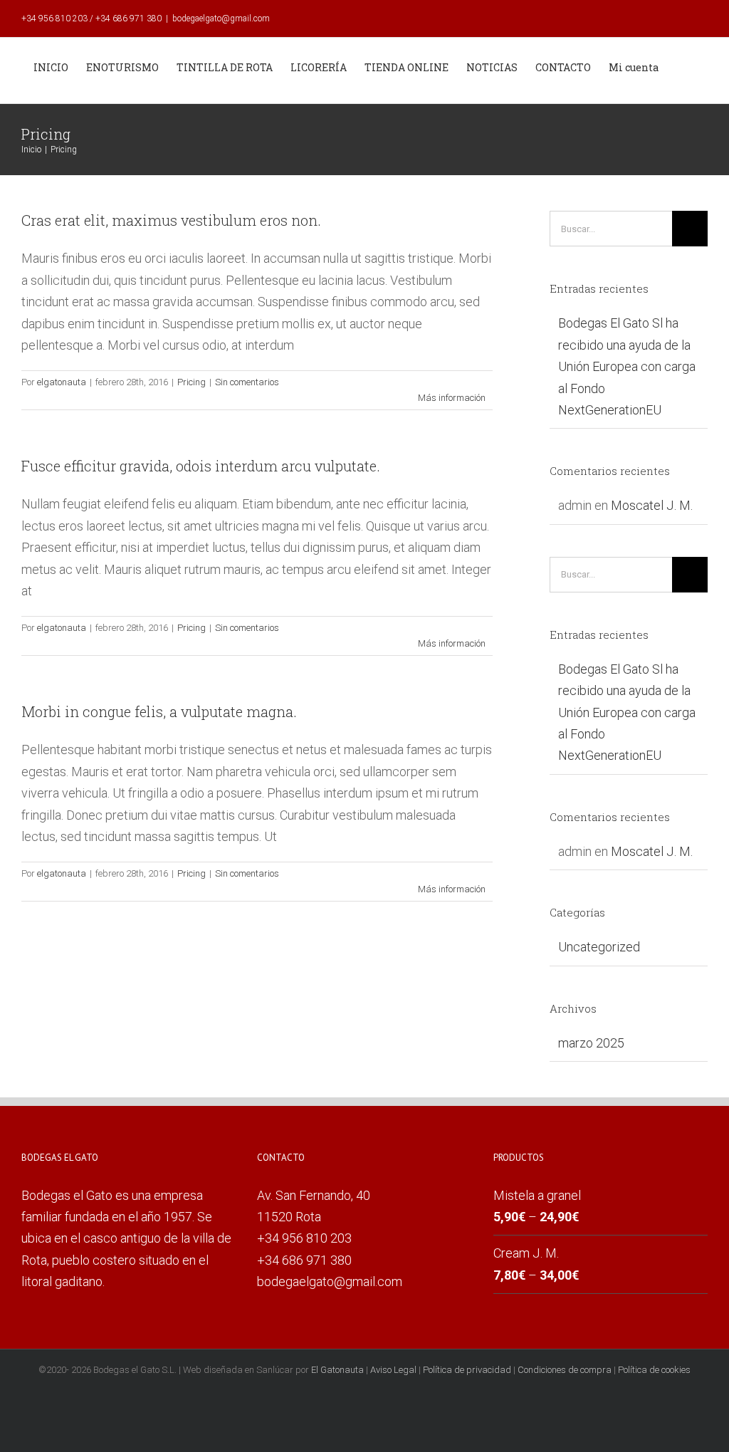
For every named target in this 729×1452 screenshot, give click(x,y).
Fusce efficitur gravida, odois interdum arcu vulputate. (200, 465)
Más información (452, 397)
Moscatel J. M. (652, 505)
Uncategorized (599, 946)
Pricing (191, 382)
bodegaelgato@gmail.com (221, 18)
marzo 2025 (591, 1042)
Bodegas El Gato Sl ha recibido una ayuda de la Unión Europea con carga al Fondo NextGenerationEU (627, 366)
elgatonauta (61, 382)
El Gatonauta (337, 1369)
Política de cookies (654, 1369)
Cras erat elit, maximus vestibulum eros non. (171, 220)
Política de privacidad (467, 1369)
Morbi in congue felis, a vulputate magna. (159, 711)
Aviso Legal (393, 1369)
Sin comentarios (247, 382)
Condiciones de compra (565, 1369)
